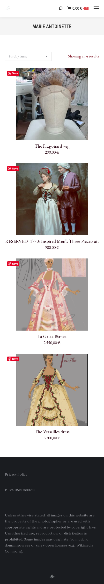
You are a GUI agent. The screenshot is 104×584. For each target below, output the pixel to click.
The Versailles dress (52, 432)
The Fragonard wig (52, 146)
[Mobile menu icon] (96, 8)
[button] (93, 134)
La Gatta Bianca (52, 336)
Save (15, 73)
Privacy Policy (16, 474)
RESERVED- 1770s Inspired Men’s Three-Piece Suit (52, 241)
